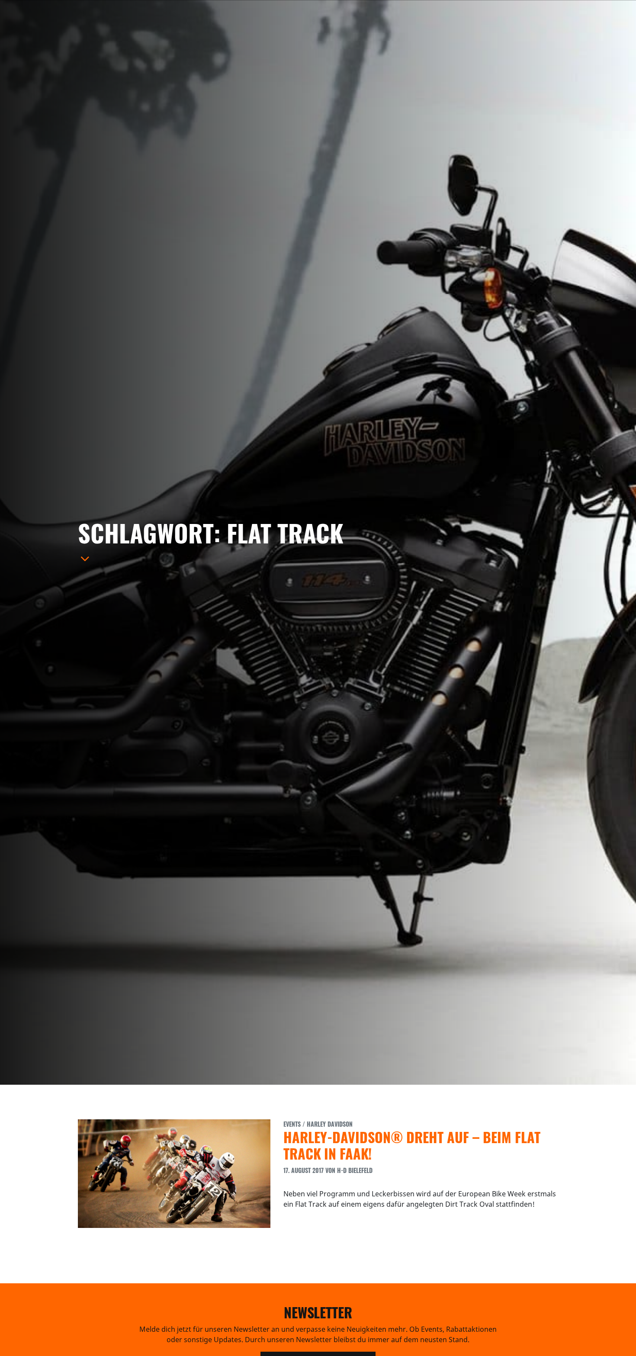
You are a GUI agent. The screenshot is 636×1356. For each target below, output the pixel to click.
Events (292, 1123)
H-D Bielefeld (355, 1170)
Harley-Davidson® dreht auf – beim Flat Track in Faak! (411, 1145)
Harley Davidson (330, 1123)
